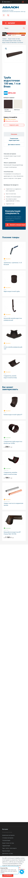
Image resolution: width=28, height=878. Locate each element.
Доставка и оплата (14, 144)
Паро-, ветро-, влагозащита (9, 848)
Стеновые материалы (7, 838)
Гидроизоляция (6, 845)
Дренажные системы (7, 853)
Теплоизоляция (6, 840)
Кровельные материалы (8, 835)
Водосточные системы (8, 843)
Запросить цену (14, 125)
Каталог (11, 23)
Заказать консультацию (17, 225)
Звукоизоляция (6, 851)
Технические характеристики (14, 139)
